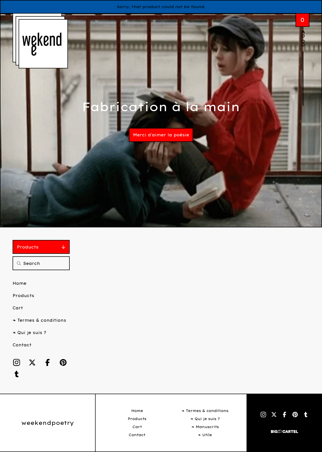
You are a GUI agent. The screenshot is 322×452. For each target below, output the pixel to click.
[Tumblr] (17, 374)
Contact (22, 344)
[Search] (19, 263)
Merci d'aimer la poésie (161, 134)
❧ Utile (205, 435)
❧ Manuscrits (205, 427)
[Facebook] (47, 362)
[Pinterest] (63, 362)
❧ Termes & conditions (39, 320)
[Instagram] (16, 362)
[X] (32, 362)
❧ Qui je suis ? (29, 332)
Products (27, 247)
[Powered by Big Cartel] (284, 429)
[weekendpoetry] (43, 43)
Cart (18, 307)
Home (19, 283)
